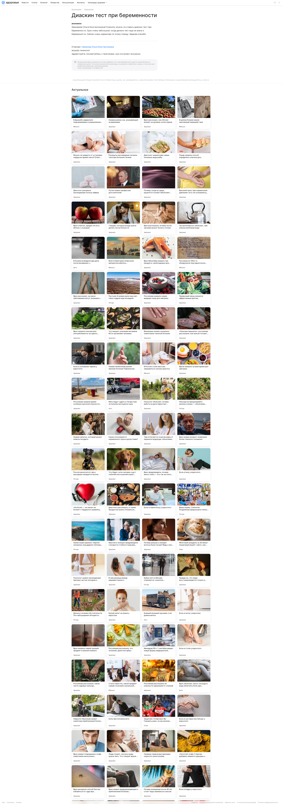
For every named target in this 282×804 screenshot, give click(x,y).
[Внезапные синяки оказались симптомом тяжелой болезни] (158, 323)
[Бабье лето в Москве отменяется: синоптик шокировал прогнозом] (158, 570)
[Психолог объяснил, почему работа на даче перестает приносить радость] (158, 394)
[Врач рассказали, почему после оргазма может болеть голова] (158, 218)
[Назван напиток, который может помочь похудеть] (88, 429)
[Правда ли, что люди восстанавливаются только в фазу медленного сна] (193, 570)
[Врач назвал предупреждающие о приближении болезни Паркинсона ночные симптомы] (123, 781)
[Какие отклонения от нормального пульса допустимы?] (123, 429)
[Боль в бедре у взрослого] (193, 781)
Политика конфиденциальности (268, 802)
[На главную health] (12, 2)
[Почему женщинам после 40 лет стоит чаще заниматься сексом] (158, 781)
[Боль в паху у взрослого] (193, 464)
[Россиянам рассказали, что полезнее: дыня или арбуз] (123, 640)
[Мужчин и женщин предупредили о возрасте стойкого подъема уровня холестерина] (123, 535)
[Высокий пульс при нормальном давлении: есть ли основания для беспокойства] (193, 182)
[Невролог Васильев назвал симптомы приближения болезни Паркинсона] (88, 711)
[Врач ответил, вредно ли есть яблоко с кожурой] (88, 218)
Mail (3, 802)
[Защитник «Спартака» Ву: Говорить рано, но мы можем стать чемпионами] (158, 711)
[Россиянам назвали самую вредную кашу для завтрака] (158, 288)
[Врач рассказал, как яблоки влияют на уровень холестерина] (158, 112)
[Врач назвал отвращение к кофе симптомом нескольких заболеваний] (88, 746)
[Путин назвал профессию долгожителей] (123, 182)
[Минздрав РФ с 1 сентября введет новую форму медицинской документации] (158, 640)
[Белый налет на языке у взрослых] (123, 605)
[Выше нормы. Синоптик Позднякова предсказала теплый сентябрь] (193, 499)
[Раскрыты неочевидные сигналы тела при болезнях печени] (123, 147)
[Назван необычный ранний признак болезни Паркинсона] (123, 359)
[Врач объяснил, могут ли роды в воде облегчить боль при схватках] (193, 676)
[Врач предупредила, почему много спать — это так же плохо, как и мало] (158, 464)
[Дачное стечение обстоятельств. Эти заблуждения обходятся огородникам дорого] (88, 605)
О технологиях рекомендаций (246, 802)
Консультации (76, 9)
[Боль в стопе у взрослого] (193, 640)
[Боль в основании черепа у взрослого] (88, 359)
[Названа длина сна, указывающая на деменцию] (123, 112)
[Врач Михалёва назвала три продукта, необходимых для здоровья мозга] (158, 253)
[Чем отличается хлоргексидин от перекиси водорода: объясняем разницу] (158, 429)
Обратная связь (230, 802)
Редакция (194, 802)
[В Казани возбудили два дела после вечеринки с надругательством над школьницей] (88, 253)
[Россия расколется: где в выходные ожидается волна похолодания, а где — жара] (88, 464)
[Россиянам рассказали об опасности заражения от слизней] (158, 676)
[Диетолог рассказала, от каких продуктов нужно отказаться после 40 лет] (123, 499)
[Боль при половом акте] (123, 711)
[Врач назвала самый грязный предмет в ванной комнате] (88, 640)
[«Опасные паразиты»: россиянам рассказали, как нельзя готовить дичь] (193, 323)
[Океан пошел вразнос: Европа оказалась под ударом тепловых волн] (88, 535)
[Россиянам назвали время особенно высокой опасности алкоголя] (88, 394)
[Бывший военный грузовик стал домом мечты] (158, 605)
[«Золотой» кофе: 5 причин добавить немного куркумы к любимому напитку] (193, 746)
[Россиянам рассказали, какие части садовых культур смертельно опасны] (88, 676)
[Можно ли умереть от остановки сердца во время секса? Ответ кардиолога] (88, 147)
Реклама (19, 802)
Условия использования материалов (211, 802)
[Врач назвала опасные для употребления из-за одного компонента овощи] (88, 323)
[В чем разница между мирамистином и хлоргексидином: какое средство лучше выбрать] (123, 570)
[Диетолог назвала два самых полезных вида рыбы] (158, 147)
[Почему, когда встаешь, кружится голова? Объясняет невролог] (158, 182)
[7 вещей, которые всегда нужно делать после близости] (123, 218)
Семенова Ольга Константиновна (98, 47)
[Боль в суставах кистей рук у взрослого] (193, 711)
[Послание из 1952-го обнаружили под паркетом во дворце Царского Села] (193, 253)
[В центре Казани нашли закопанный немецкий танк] (193, 112)
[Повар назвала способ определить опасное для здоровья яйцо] (193, 147)
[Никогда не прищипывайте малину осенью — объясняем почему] (193, 394)
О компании (10, 802)
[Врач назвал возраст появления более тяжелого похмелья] (193, 429)
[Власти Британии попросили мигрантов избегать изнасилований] (123, 253)
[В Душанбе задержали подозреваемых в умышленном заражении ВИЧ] (88, 112)
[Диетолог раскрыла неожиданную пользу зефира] (88, 182)
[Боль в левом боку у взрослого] (158, 499)
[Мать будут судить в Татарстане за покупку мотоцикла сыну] (123, 394)
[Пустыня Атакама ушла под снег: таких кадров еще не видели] (123, 288)
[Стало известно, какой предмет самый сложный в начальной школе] (123, 676)
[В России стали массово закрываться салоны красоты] (158, 359)
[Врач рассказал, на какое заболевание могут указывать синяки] (88, 288)
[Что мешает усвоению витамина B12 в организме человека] (123, 323)
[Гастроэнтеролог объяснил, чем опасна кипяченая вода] (193, 218)
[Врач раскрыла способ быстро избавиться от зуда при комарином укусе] (88, 781)
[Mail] (3, 2)
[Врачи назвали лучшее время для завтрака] (193, 359)
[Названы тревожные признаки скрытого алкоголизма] (158, 746)
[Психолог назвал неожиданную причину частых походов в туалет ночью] (88, 570)
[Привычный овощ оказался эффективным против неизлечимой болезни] (193, 288)
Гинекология (88, 9)
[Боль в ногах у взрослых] (193, 605)
